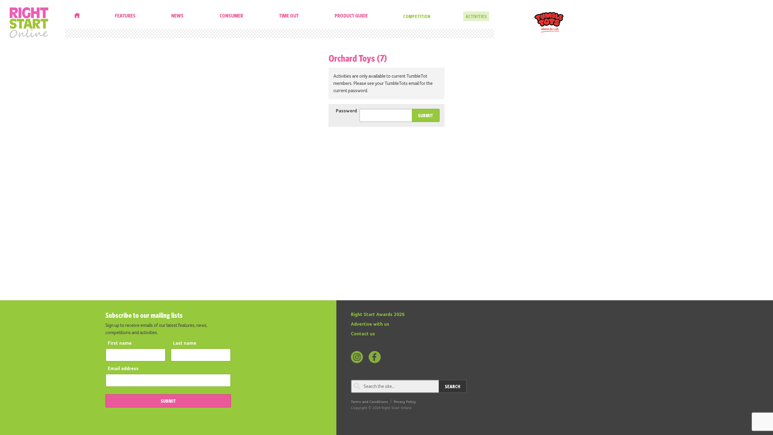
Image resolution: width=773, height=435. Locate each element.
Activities (476, 16)
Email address (123, 368)
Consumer (231, 15)
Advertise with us (370, 324)
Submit (425, 115)
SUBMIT (168, 401)
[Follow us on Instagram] (357, 357)
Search (452, 386)
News (177, 15)
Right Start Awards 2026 (378, 314)
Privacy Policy (405, 402)
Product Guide (351, 15)
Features (125, 15)
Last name (184, 343)
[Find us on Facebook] (375, 357)
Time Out (289, 15)
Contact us (363, 334)
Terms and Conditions (369, 402)
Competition (416, 16)
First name (120, 343)
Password (346, 111)
